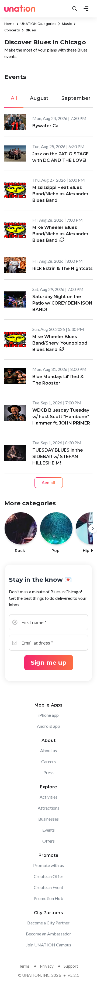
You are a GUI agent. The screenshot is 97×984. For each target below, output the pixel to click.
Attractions (48, 807)
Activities (49, 796)
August (39, 98)
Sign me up (49, 662)
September (76, 98)
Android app (48, 726)
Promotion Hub (48, 898)
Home (9, 24)
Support (71, 966)
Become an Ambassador (48, 933)
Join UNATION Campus (48, 944)
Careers (48, 761)
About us (48, 750)
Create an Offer (48, 876)
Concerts (12, 30)
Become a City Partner (48, 922)
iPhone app (48, 715)
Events (48, 829)
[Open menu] (86, 8)
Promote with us (48, 865)
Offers (48, 840)
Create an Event (48, 887)
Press (48, 772)
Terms (24, 966)
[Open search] (74, 8)
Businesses (48, 818)
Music (67, 24)
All (14, 98)
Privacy (47, 966)
